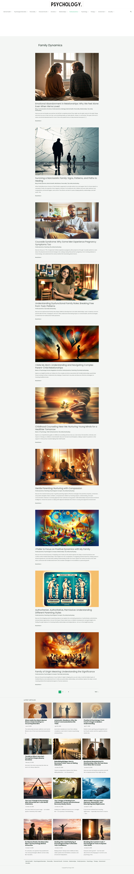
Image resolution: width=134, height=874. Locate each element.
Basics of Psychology (40, 370)
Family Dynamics (56, 109)
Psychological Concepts (56, 491)
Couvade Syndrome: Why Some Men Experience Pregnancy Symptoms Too (65, 243)
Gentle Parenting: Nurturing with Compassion (58, 488)
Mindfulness (58, 183)
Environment (102, 861)
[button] (131, 12)
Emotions (49, 109)
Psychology (90, 861)
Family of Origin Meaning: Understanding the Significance (65, 671)
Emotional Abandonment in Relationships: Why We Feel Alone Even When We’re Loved (66, 105)
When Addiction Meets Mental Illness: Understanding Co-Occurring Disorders (36, 722)
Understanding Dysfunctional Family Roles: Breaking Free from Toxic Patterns (64, 305)
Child (48, 432)
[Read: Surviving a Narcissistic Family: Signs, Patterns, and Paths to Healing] (67, 151)
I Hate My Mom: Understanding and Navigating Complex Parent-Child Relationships (64, 366)
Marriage (63, 109)
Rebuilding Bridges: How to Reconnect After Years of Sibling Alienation (66, 763)
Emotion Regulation (52, 370)
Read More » (38, 121)
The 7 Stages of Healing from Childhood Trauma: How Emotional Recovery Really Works (66, 802)
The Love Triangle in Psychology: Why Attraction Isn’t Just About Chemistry (36, 802)
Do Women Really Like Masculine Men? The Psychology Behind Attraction (36, 843)
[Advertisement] (67, 26)
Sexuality (27, 863)
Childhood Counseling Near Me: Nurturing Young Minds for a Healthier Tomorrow (66, 428)
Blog (36, 109)
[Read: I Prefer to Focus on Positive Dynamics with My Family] (67, 528)
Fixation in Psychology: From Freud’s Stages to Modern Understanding (94, 722)
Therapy (96, 861)
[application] (11, 11)
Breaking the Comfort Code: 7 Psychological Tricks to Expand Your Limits (95, 843)
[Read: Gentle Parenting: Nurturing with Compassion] (67, 467)
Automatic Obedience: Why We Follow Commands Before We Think (65, 722)
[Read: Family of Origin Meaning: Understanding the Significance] (67, 650)
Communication (42, 109)
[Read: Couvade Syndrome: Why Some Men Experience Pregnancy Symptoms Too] (67, 220)
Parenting (46, 247)
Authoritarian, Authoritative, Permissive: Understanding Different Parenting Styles (63, 611)
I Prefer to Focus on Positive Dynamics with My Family (62, 549)
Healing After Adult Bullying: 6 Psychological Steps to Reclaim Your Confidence (65, 843)
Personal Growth (58, 861)
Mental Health (69, 109)
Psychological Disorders (40, 861)
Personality (77, 109)
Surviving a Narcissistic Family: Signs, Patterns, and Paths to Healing (66, 179)
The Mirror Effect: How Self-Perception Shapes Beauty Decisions (35, 758)
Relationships (83, 109)
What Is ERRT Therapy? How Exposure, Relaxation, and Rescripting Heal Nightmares (94, 802)
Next (97, 692)
